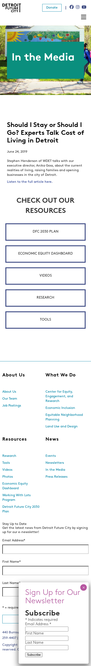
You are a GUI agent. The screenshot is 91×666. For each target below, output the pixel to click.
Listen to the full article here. (30, 182)
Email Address (13, 540)
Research (45, 298)
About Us (13, 375)
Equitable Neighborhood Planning (64, 417)
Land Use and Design (62, 426)
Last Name (11, 583)
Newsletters (55, 463)
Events (51, 456)
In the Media (55, 470)
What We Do (61, 375)
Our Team (9, 399)
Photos (7, 477)
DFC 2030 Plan (46, 232)
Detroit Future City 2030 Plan (20, 509)
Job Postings (11, 405)
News (52, 439)
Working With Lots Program (16, 498)
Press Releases (56, 477)
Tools (45, 320)
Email (30, 624)
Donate (52, 7)
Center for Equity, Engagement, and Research (59, 396)
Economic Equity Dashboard (45, 254)
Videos (45, 276)
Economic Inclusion (60, 408)
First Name (11, 562)
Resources (14, 439)
